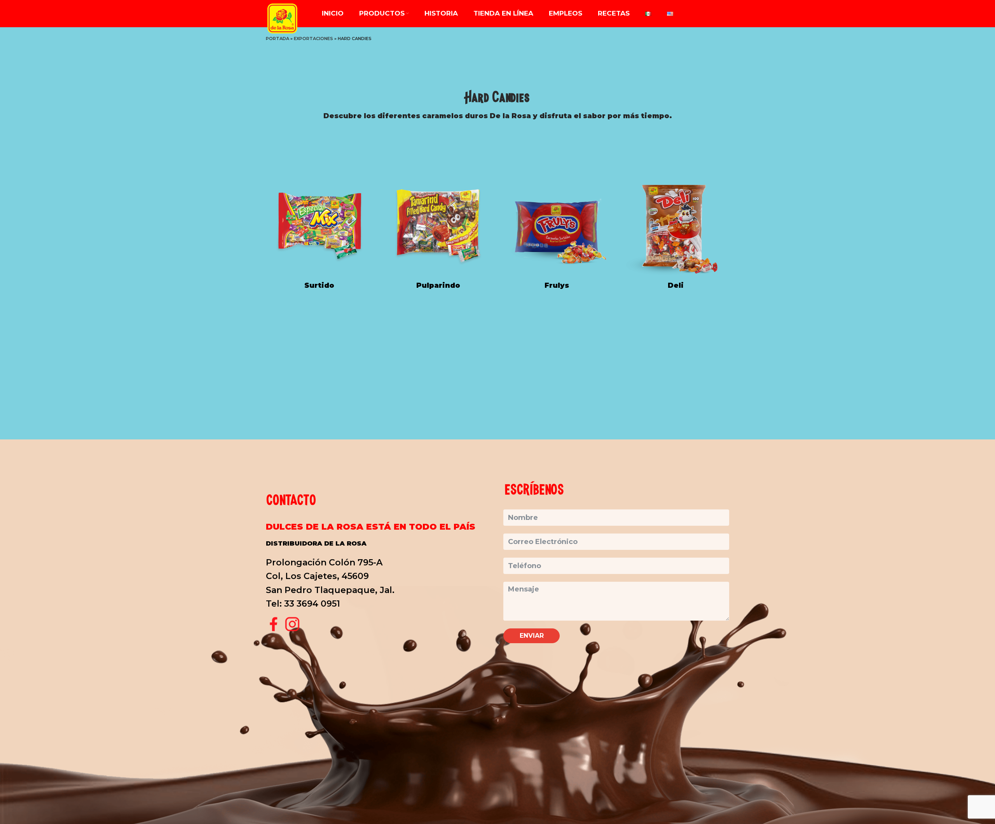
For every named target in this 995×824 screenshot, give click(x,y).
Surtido (319, 285)
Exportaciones (313, 38)
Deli (676, 285)
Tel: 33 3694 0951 (303, 603)
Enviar (532, 635)
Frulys (557, 285)
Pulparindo (438, 285)
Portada (277, 38)
